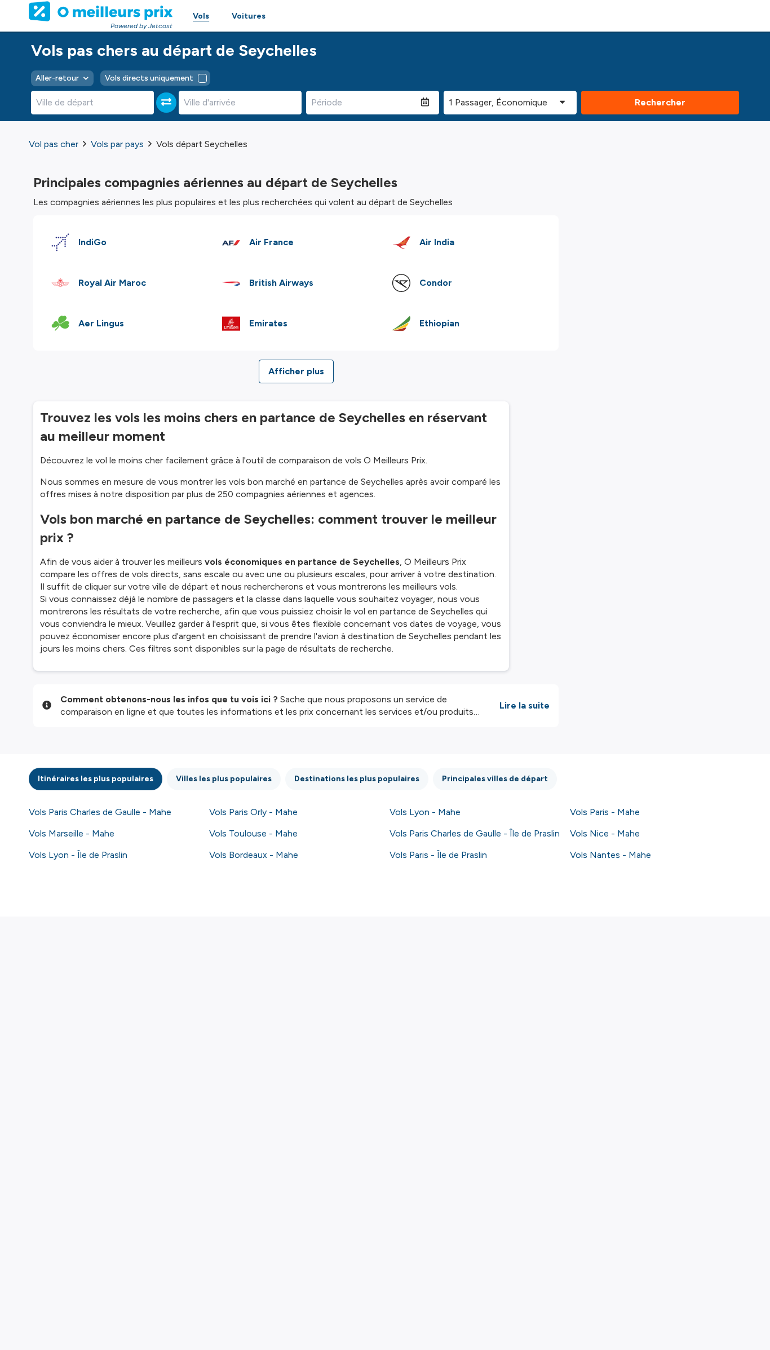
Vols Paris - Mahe (605, 812)
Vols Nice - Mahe (605, 833)
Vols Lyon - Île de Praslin (78, 854)
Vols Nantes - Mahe (610, 854)
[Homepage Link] (100, 11)
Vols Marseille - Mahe (71, 833)
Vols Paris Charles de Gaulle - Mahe (100, 812)
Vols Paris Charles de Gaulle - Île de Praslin (475, 833)
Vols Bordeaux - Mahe (253, 854)
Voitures (248, 16)
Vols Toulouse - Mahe (253, 833)
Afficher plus (296, 371)
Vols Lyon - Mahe (425, 812)
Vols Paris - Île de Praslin (438, 854)
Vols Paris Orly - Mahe (253, 812)
